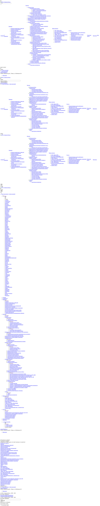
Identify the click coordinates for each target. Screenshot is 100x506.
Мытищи (7, 236)
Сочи (6, 273)
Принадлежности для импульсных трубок (41, 51)
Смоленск (7, 272)
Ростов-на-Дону (8, 264)
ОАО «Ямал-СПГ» (58, 30)
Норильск (7, 247)
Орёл (6, 252)
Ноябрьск (7, 248)
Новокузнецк (7, 243)
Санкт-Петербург (8, 268)
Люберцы (7, 232)
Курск (6, 230)
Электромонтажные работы (76, 36)
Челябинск (7, 290)
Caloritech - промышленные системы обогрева (42, 54)
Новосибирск (7, 245)
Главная (2, 35)
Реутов (6, 262)
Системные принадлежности (36, 13)
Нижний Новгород (9, 241)
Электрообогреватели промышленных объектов (16, 44)
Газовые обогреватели (15, 42)
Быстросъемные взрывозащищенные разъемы (39, 21)
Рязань (6, 265)
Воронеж (7, 213)
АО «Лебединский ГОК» (59, 35)
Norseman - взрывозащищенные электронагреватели (39, 58)
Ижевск (6, 219)
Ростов (6, 263)
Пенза (6, 254)
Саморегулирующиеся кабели (38, 9)
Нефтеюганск (7, 238)
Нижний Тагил (8, 242)
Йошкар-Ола (7, 221)
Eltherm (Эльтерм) (31, 22)
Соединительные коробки (35, 12)
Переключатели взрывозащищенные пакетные (37, 17)
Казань (6, 222)
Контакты (95, 35)
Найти (2, 500)
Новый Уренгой (8, 246)
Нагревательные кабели (35, 8)
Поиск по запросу (4, 81)
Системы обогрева (34, 53)
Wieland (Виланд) (31, 20)
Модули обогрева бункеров (35, 52)
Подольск (7, 258)
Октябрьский (7, 250)
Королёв (6, 227)
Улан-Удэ (7, 281)
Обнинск (7, 249)
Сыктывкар (7, 275)
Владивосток (7, 209)
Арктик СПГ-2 (57, 42)
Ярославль (7, 295)
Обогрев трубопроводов (16, 29)
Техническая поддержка (75, 39)
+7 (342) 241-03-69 (4, 70)
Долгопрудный (8, 215)
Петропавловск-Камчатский (10, 257)
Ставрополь (7, 274)
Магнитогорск (8, 233)
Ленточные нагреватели (35, 65)
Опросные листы (89, 36)
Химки (6, 288)
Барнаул (6, 203)
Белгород (7, 204)
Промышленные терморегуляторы (37, 28)
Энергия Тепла (31, 7)
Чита (6, 292)
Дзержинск (7, 214)
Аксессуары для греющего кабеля (39, 14)
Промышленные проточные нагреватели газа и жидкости (39, 15)
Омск (6, 251)
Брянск (6, 207)
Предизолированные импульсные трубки (38, 43)
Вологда (6, 212)
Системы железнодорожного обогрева (37, 31)
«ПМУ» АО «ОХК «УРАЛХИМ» (61, 34)
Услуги (70, 30)
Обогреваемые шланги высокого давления (38, 32)
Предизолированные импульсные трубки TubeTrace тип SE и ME (41, 45)
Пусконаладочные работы (76, 37)
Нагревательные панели (35, 42)
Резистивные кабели (37, 11)
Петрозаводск (8, 256)
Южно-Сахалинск (8, 293)
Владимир (7, 210)
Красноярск (7, 229)
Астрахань (7, 202)
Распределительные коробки (36, 29)
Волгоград (7, 211)
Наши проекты (55, 28)
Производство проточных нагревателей (16, 32)
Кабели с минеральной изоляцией (39, 10)
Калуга (6, 223)
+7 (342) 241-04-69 (4, 71)
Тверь (6, 277)
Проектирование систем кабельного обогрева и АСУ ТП (78, 33)
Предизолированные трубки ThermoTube (41, 50)
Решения (10, 26)
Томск (6, 279)
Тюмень (6, 280)
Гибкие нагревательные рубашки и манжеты (39, 26)
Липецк (6, 231)
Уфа (6, 285)
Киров (6, 224)
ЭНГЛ (30, 130)
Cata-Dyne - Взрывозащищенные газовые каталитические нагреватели (41, 56)
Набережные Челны (9, 237)
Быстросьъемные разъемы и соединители (8, 453)
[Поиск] (0, 4)
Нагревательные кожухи (35, 27)
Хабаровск (7, 286)
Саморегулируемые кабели (38, 24)
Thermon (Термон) (31, 34)
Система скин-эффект (15, 36)
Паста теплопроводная (37, 40)
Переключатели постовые (16, 33)
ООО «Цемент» (58, 33)
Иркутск (6, 220)
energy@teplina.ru (3, 429)
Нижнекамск (7, 240)
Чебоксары (7, 289)
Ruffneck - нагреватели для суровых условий (41, 59)
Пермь (6, 255)
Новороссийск (8, 244)
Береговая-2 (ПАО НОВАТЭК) (61, 32)
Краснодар (7, 228)
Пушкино (7, 259)
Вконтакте (5, 75)
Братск (6, 206)
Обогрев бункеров (14, 30)
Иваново (7, 218)
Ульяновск (7, 282)
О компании (6, 36)
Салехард (7, 266)
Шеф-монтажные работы (76, 38)
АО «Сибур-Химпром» (59, 31)
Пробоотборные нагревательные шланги (38, 33)
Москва (6, 234)
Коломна (7, 226)
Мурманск (7, 235)
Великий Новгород (9, 208)
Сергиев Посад (8, 271)
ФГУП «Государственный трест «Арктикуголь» (9, 475)
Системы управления (34, 61)
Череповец (7, 291)
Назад (7, 300)
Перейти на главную (4, 443)
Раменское (7, 260)
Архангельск (7, 201)
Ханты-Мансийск (8, 287)
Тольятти (7, 278)
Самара (6, 267)
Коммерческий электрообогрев (39, 38)
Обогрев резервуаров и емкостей (17, 28)
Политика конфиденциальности (6, 495)
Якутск (6, 294)
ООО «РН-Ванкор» (58, 38)
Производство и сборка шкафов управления (36, 18)
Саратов (6, 270)
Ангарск (6, 200)
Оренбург (7, 253)
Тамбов (6, 276)
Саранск (6, 269)
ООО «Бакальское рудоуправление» (58, 37)
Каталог (27, 5)
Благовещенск (8, 205)
